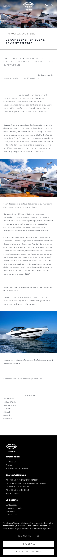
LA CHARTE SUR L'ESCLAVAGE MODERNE (26, 483)
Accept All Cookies (28, 552)
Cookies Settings (28, 536)
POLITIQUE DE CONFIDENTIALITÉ (22, 480)
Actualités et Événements (21, 34)
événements (12, 515)
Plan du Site (12, 461)
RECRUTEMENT (13, 493)
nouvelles (10, 511)
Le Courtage (11, 505)
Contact (9, 465)
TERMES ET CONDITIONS (18, 486)
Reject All (28, 544)
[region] (28, 536)
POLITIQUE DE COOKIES (17, 490)
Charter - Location (14, 508)
